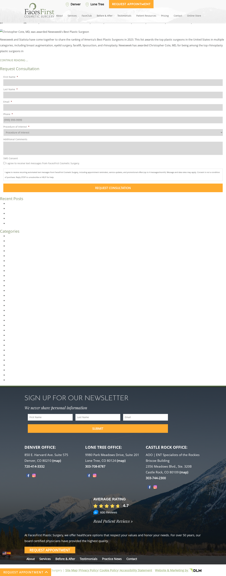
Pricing (165, 15)
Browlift (11, 246)
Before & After (105, 15)
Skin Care (12, 380)
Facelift (11, 275)
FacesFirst (97, 22)
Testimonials (124, 15)
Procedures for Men (19, 355)
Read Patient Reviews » (113, 521)
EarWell (11, 261)
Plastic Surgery (16, 350)
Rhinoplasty (47, 22)
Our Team (13, 345)
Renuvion (12, 360)
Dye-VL (11, 256)
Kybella (11, 300)
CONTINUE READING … (14, 60)
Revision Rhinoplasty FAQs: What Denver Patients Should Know (46, 203)
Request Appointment (131, 4)
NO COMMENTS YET (67, 22)
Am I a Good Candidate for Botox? (28, 213)
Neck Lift (12, 335)
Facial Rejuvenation (19, 285)
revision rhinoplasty (178, 22)
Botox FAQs (14, 218)
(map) (56, 460)
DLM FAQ (12, 251)
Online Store (194, 15)
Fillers (10, 290)
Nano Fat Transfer (18, 330)
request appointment (50, 550)
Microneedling (15, 325)
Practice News (112, 559)
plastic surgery (156, 22)
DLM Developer (13, 22)
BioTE (10, 236)
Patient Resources (146, 15)
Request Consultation (113, 188)
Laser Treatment (17, 305)
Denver (75, 4)
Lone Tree (97, 4)
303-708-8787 (95, 466)
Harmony (12, 295)
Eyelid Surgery (15, 270)
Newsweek (139, 22)
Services (72, 15)
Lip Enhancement (17, 310)
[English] (4, 553)
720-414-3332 (34, 466)
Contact (178, 15)
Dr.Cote (85, 22)
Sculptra (12, 375)
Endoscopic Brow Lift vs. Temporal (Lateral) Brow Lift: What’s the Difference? (54, 223)
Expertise (33, 22)
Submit (97, 429)
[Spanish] (9, 553)
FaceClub (87, 15)
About (59, 15)
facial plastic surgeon (118, 22)
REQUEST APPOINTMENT (23, 572)
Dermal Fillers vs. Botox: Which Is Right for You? (36, 208)
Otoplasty (13, 340)
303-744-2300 (156, 478)
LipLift (10, 315)
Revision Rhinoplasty (19, 365)
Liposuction (14, 320)
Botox (10, 241)
